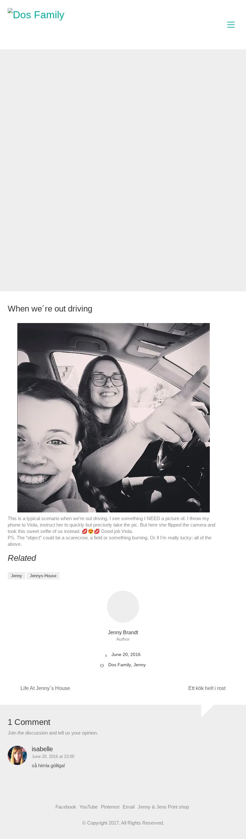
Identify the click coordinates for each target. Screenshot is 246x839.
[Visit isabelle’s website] (17, 755)
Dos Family (119, 664)
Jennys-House (43, 575)
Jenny (16, 575)
